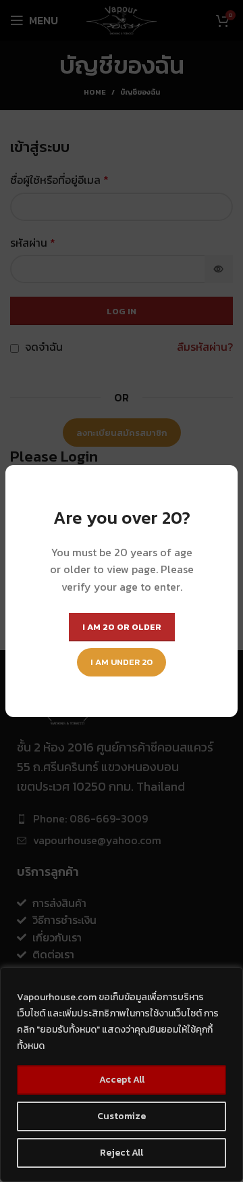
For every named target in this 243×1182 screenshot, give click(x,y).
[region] (121, 1074)
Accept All (121, 1080)
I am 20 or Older (121, 626)
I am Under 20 (121, 662)
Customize (121, 1116)
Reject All (121, 1153)
